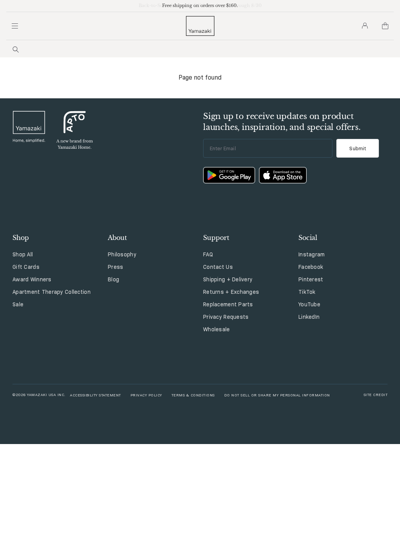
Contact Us (218, 266)
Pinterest (310, 279)
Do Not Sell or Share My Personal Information (277, 394)
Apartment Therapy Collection (51, 291)
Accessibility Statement (95, 394)
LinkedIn (309, 316)
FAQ (208, 254)
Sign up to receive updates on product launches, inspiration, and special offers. (282, 122)
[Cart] (385, 25)
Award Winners (32, 279)
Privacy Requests (225, 316)
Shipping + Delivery (227, 279)
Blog (113, 279)
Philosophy (122, 254)
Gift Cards (25, 266)
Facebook (310, 266)
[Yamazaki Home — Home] (200, 26)
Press (115, 266)
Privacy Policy (146, 394)
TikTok (307, 291)
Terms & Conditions (193, 394)
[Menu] (15, 25)
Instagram (311, 254)
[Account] (365, 25)
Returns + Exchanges (231, 291)
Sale (17, 304)
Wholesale (216, 329)
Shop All (22, 254)
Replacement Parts (228, 304)
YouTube (309, 304)
